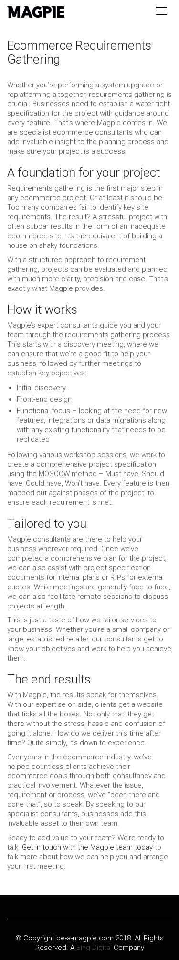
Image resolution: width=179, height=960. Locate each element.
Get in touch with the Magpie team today (87, 847)
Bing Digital (94, 947)
